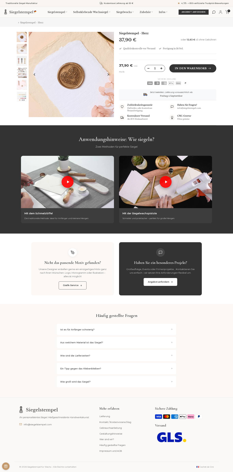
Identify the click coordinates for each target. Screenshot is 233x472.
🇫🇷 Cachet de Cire (205, 467)
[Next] (108, 74)
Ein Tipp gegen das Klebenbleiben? (80, 368)
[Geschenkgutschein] (6, 466)
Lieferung (104, 416)
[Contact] (214, 12)
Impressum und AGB (110, 450)
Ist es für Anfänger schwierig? (77, 329)
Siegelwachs (124, 11)
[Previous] (34, 74)
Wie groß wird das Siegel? (75, 381)
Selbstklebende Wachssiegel (90, 11)
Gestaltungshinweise (110, 433)
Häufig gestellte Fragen (112, 445)
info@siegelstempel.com (38, 424)
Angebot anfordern (194, 12)
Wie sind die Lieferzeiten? (75, 355)
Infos (162, 11)
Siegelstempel (56, 11)
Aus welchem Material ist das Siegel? (81, 342)
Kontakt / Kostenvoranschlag (115, 422)
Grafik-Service (70, 285)
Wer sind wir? (106, 439)
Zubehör (145, 11)
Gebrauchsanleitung (110, 427)
